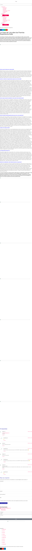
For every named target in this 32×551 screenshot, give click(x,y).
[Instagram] (1, 549)
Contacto (5, 15)
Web (0, 497)
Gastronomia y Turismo (6, 10)
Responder (5, 440)
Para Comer (5, 7)
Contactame (4, 535)
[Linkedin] (5, 549)
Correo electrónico (3, 494)
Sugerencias (3, 6)
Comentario (2, 481)
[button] (1, 30)
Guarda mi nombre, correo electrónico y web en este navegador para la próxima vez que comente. (14, 500)
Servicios (3, 14)
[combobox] (16, 4)
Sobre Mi (3, 13)
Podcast (4, 12)
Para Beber (4, 8)
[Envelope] (3, 549)
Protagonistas (5, 11)
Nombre (1, 491)
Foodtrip (3, 534)
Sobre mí (3, 539)
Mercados (4, 9)
